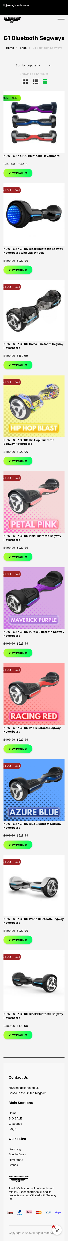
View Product (18, 173)
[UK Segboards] (12, 19)
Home (10, 48)
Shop (23, 48)
